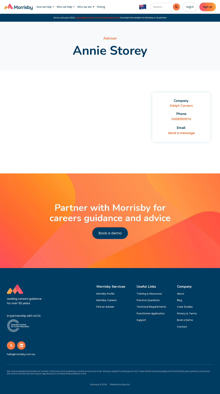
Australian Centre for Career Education (97, 17)
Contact (182, 326)
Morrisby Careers (106, 300)
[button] (45, 7)
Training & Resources (149, 293)
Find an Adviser (105, 306)
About (180, 293)
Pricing (101, 7)
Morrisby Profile (105, 293)
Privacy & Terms (187, 313)
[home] (18, 7)
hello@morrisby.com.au (21, 354)
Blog (179, 300)
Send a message (181, 133)
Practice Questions (148, 300)
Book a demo (110, 233)
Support (141, 320)
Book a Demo (185, 320)
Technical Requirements (151, 306)
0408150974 (181, 119)
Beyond (126, 384)
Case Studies (185, 306)
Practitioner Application (151, 313)
